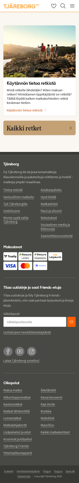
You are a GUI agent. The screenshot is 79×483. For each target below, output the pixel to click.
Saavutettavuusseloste (57, 236)
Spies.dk (70, 471)
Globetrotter (24, 476)
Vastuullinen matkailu (18, 197)
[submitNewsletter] (71, 322)
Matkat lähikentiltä (16, 411)
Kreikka (46, 411)
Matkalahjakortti (15, 425)
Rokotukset (49, 217)
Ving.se (47, 471)
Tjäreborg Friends (16, 446)
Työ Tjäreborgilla (15, 204)
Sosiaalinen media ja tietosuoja (55, 226)
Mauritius (47, 425)
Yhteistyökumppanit (17, 453)
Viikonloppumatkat (17, 397)
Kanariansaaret (51, 397)
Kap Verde (48, 404)
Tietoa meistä (13, 190)
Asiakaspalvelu (51, 190)
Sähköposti (11, 314)
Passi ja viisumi (51, 211)
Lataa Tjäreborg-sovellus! (21, 360)
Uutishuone (11, 211)
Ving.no (58, 471)
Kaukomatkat (12, 404)
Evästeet (8, 471)
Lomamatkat (12, 418)
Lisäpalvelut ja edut (17, 432)
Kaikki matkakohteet (55, 432)
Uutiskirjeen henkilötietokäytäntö (27, 332)
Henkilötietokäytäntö (28, 471)
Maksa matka (12, 390)
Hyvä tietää (48, 197)
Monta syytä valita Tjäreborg (15, 219)
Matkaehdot (49, 204)
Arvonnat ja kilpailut (17, 439)
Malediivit (47, 418)
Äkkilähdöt (48, 390)
